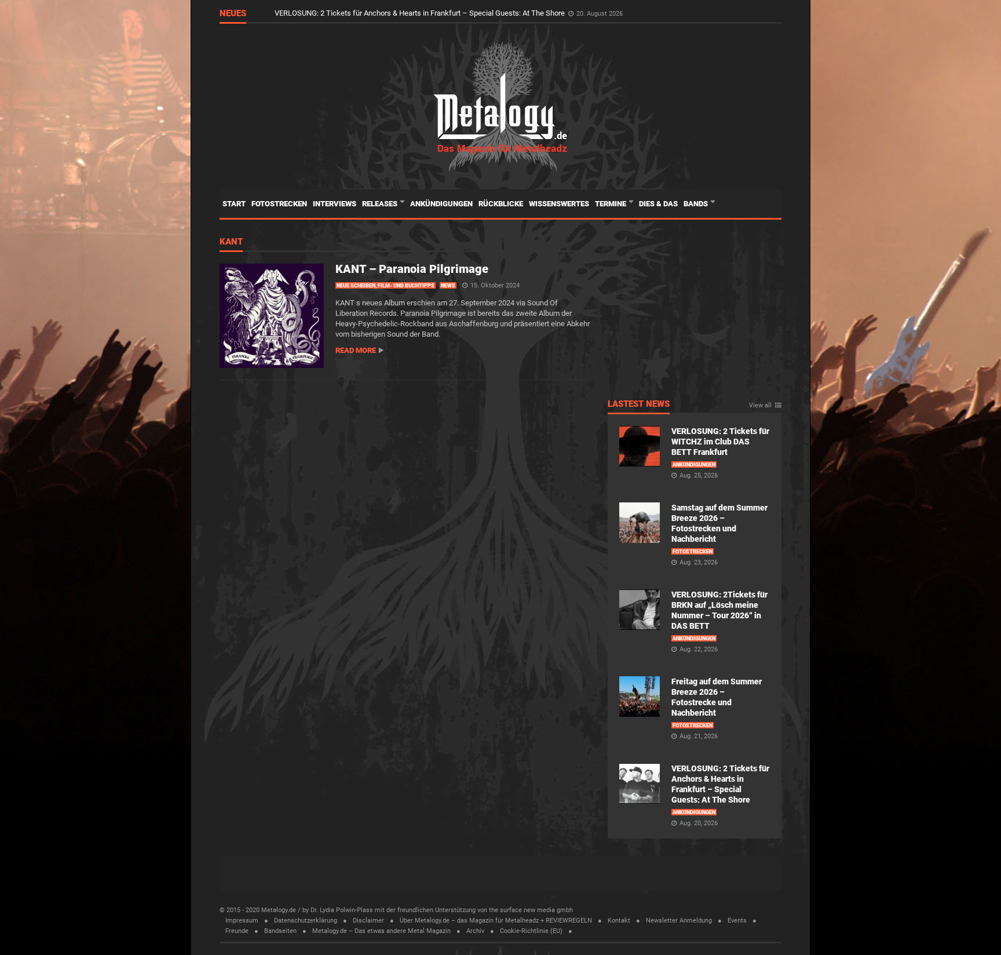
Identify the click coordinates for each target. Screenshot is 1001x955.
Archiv (475, 931)
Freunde (237, 931)
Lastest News (639, 404)
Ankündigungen (441, 203)
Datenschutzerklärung (305, 920)
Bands (697, 203)
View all (760, 405)
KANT (231, 242)
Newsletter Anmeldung (679, 920)
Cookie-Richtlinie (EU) (531, 931)
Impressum (241, 920)
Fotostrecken (279, 203)
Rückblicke (500, 203)
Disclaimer (368, 920)
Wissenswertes (559, 203)
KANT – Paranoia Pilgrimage (411, 269)
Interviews (334, 203)
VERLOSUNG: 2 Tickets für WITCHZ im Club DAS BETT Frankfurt (720, 442)
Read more (355, 350)
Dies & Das (658, 203)
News (448, 286)
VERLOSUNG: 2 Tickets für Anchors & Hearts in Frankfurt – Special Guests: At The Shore (421, 13)
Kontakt (619, 920)
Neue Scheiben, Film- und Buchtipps (385, 286)
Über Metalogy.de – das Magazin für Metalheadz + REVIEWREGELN (496, 920)
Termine (611, 203)
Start (234, 203)
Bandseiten (280, 931)
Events (737, 920)
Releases (380, 203)
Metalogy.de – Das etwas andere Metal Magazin (381, 931)
